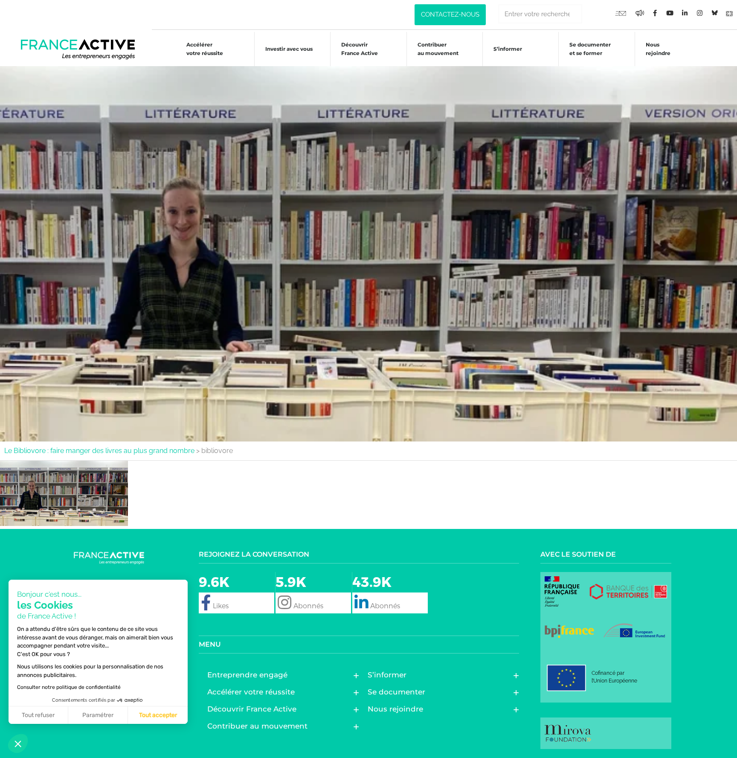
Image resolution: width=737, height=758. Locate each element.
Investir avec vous (289, 49)
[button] (18, 743)
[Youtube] (620, 12)
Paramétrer (97, 715)
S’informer (507, 49)
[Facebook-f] (639, 12)
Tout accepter (158, 715)
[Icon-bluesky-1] (714, 12)
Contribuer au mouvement (438, 48)
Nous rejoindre (658, 48)
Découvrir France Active (359, 48)
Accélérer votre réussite (204, 48)
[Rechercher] (591, 13)
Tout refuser (38, 715)
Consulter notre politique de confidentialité (69, 687)
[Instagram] (699, 12)
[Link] (729, 12)
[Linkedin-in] (684, 12)
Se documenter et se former (590, 48)
